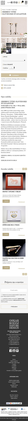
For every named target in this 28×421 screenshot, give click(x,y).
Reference (14, 367)
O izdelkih (14, 366)
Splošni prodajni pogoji (14, 380)
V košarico (15, 75)
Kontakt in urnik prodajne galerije (14, 370)
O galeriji (14, 364)
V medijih (14, 369)
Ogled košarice (14, 398)
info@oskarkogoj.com (14, 344)
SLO (8, 2)
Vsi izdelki (8, 10)
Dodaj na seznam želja (9, 85)
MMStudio (14, 420)
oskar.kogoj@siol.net (14, 343)
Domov (3, 10)
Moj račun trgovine (14, 395)
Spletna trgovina (14, 361)
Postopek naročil (14, 385)
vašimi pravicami (16, 300)
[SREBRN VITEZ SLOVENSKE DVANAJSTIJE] (8, 45)
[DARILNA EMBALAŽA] (8, 51)
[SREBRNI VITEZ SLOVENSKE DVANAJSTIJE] (3, 40)
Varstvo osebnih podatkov (14, 382)
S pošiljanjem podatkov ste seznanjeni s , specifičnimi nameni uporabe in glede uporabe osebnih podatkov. (13, 300)
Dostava (14, 384)
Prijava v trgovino (14, 397)
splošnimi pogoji (21, 299)
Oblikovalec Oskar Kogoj (14, 363)
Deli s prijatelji (7, 88)
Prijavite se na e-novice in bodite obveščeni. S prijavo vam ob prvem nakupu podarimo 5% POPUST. (13, 295)
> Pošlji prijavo (14, 307)
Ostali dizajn (14, 10)
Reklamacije (14, 387)
